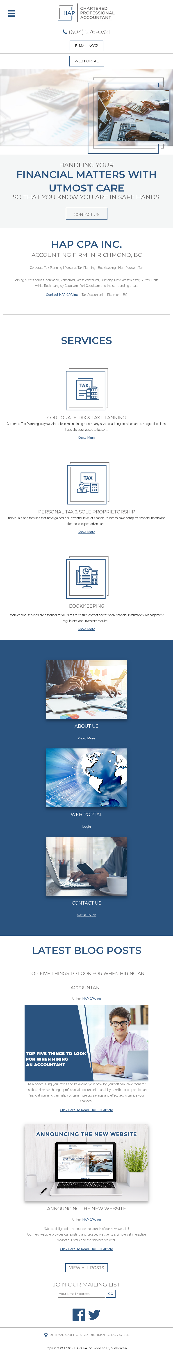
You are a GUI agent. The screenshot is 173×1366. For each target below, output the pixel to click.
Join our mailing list (86, 1285)
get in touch (86, 915)
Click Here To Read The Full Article (86, 1110)
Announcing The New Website (86, 1208)
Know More (86, 438)
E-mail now (86, 46)
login (86, 826)
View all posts (86, 1267)
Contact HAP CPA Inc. (62, 294)
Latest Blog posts (86, 950)
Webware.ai (119, 1348)
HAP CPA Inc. (83, 1348)
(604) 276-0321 (89, 32)
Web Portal (87, 61)
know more (86, 738)
